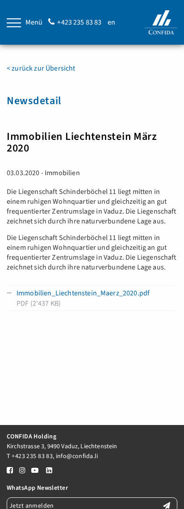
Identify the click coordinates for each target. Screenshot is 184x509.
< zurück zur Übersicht (41, 68)
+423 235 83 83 (79, 22)
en (111, 22)
